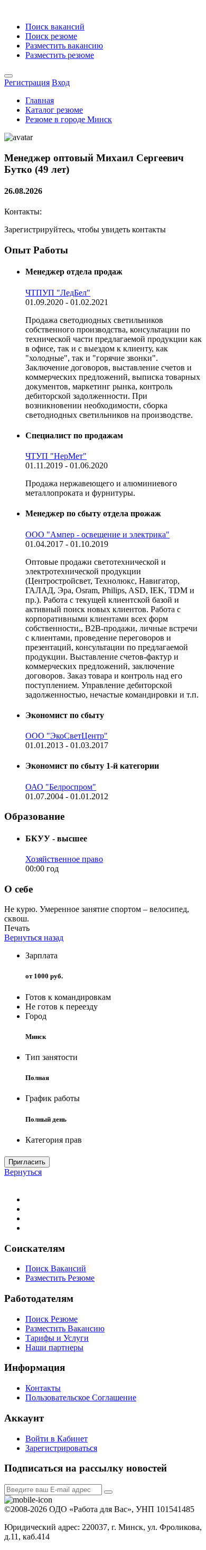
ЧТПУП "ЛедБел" (57, 292)
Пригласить (26, 1162)
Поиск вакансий (55, 26)
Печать (17, 928)
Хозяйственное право (64, 859)
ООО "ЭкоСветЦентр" (66, 735)
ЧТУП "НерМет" (56, 456)
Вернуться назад (33, 937)
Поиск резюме (51, 36)
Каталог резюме (54, 109)
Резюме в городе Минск (68, 119)
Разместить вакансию (64, 45)
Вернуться (23, 1172)
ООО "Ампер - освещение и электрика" (97, 534)
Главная (39, 100)
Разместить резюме (59, 55)
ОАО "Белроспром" (60, 786)
